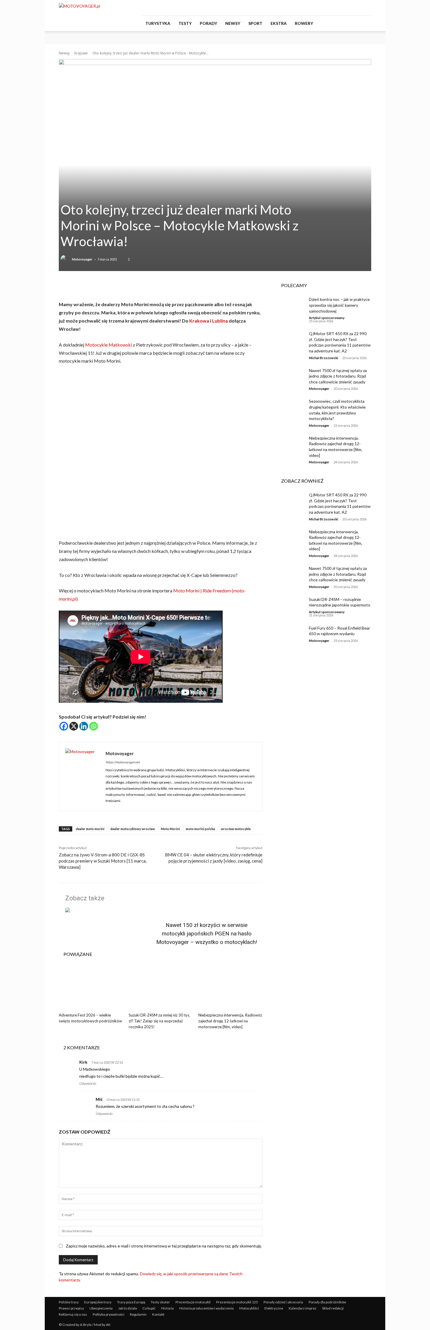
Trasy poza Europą (131, 1302)
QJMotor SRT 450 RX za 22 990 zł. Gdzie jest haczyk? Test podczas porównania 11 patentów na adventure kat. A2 (340, 342)
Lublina (220, 320)
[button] (364, 23)
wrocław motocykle (236, 829)
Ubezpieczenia (101, 1308)
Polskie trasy (69, 1302)
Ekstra (279, 23)
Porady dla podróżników (327, 1302)
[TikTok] (357, 8)
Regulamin (138, 1314)
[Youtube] (366, 8)
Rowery (304, 23)
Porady (208, 23)
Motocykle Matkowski (108, 344)
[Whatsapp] (93, 726)
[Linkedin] (83, 726)
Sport (255, 23)
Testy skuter (160, 1302)
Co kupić (149, 1308)
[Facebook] (337, 8)
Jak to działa (127, 1308)
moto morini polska (200, 829)
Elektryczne (273, 1308)
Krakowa (198, 320)
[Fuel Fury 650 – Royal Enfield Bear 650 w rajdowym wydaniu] (290, 635)
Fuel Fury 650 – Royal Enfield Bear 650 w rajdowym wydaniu (339, 630)
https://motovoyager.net (123, 762)
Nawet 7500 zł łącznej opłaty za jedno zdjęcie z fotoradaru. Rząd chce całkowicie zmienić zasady (338, 376)
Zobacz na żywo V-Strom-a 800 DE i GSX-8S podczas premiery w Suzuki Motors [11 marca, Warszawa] (103, 861)
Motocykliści (249, 1308)
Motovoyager (82, 259)
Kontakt (158, 1314)
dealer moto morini (90, 829)
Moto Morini (170, 829)
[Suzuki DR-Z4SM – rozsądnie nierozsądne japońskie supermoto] (290, 606)
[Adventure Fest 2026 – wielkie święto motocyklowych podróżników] (91, 987)
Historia (167, 1308)
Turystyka (157, 23)
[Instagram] (347, 8)
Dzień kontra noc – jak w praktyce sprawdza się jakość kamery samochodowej (339, 305)
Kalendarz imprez (303, 1308)
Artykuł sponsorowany (327, 318)
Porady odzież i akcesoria (283, 1302)
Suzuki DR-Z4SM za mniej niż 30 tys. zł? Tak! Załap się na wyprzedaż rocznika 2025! (159, 1021)
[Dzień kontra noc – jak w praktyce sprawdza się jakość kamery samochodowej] (290, 306)
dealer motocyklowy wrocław (132, 829)
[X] (73, 726)
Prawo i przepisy (71, 1308)
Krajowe (81, 53)
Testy (185, 23)
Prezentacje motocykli (193, 1302)
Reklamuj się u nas (73, 1314)
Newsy (232, 23)
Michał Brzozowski (323, 358)
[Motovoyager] (66, 259)
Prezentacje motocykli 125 (237, 1302)
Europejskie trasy (97, 1302)
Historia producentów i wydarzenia (206, 1308)
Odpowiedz (87, 1083)
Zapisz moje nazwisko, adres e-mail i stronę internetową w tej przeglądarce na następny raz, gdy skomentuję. (164, 1245)
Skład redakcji (333, 1308)
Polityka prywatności (108, 1314)
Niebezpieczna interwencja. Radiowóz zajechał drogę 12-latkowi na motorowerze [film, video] (230, 1021)
